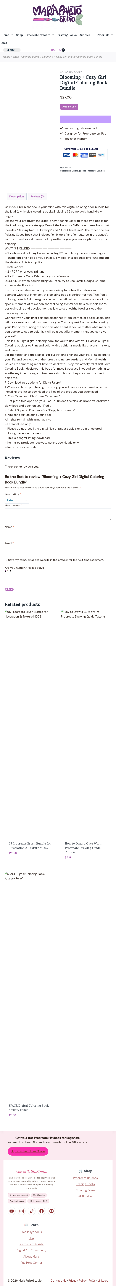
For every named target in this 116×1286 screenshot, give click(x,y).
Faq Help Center (31, 1263)
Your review (13, 505)
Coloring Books (71, 72)
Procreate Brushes (85, 1178)
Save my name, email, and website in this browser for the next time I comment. (56, 560)
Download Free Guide (28, 1151)
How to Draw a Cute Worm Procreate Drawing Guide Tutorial (83, 848)
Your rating (13, 494)
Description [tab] (16, 196)
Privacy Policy (77, 1281)
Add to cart (69, 106)
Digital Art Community (31, 1250)
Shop (19, 35)
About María (31, 1256)
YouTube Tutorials (31, 1244)
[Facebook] (41, 1211)
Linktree (103, 1281)
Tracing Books (67, 35)
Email (9, 543)
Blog (4, 43)
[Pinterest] (51, 1211)
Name (9, 527)
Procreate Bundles (96, 171)
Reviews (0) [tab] (38, 196)
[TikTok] (31, 1211)
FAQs (92, 1281)
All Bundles (85, 1196)
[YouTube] (12, 1211)
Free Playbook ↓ (32, 1232)
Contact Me (58, 1281)
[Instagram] (22, 1211)
